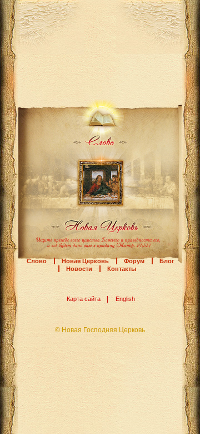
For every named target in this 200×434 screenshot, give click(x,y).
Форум (134, 261)
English (125, 298)
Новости (79, 268)
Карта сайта (84, 298)
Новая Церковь (85, 261)
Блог (166, 261)
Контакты (121, 268)
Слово (37, 261)
